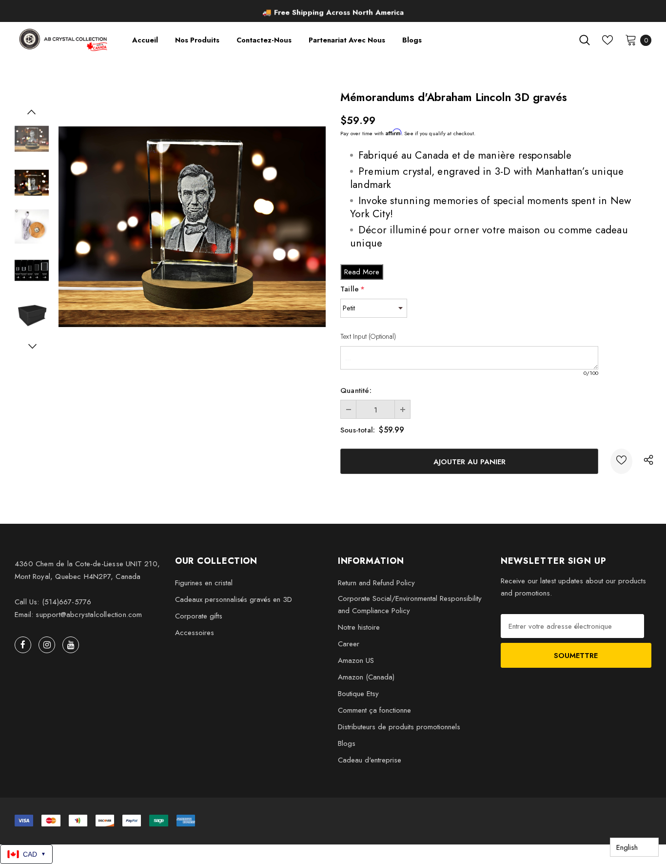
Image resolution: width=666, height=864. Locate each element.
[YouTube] (70, 645)
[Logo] (64, 40)
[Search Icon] (584, 40)
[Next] (32, 346)
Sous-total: (357, 430)
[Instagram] (47, 645)
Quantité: (356, 390)
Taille (352, 289)
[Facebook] (23, 645)
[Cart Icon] (631, 39)
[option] (333, 12)
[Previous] (32, 112)
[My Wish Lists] (607, 40)
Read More (361, 272)
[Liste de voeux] (621, 461)
